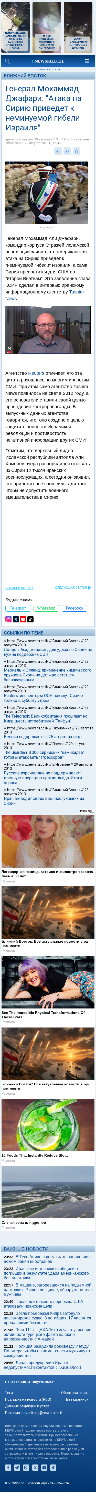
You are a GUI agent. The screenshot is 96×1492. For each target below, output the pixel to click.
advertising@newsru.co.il (42, 1413)
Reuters (36, 373)
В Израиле (61, 764)
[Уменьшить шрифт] (58, 151)
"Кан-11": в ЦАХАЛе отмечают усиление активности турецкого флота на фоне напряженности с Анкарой (47, 1334)
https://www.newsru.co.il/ (27, 641)
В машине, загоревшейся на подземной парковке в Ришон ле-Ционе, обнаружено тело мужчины (48, 1290)
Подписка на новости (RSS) (28, 1399)
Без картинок (77, 1399)
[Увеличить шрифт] (67, 151)
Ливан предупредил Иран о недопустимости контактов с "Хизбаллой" (43, 1365)
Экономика (61, 728)
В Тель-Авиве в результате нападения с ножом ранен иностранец (47, 1259)
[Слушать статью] (82, 151)
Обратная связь (74, 1393)
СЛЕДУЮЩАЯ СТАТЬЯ (71, 587)
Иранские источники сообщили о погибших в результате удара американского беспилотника (46, 1273)
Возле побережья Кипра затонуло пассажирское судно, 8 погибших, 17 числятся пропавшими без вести (47, 1318)
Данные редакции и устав (27, 1406)
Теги (9, 1393)
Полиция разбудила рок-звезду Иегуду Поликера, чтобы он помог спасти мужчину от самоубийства (47, 1351)
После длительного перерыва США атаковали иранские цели (43, 1303)
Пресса (58, 744)
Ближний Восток (25, 75)
